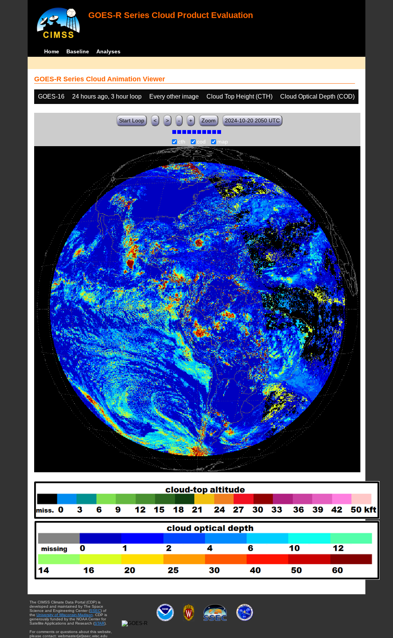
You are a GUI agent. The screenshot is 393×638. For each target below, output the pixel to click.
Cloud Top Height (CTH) (239, 96)
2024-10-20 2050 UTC (252, 120)
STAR (99, 623)
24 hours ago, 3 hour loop (107, 96)
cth (181, 142)
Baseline (77, 51)
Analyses (108, 51)
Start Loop (131, 120)
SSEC (95, 610)
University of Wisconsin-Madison (64, 615)
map (222, 142)
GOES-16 (51, 96)
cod (201, 142)
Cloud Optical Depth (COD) (317, 96)
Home (51, 51)
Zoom (208, 120)
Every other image (174, 96)
